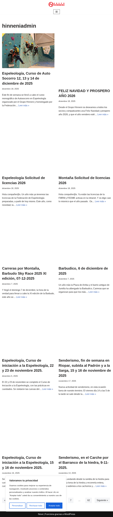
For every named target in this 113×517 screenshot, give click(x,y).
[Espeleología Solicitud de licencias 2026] (28, 146)
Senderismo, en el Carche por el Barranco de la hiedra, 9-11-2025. (84, 462)
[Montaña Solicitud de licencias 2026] (85, 146)
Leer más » (23, 105)
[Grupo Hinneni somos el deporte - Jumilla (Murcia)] (56, 4)
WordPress (69, 514)
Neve (40, 514)
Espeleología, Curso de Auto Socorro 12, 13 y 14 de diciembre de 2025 (26, 78)
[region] (36, 493)
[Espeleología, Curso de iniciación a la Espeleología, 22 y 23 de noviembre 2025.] (28, 329)
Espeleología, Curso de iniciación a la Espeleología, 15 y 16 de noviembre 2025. (28, 462)
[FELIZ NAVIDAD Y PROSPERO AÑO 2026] (85, 59)
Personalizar (17, 505)
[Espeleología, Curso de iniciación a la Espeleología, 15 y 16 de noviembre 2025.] (28, 426)
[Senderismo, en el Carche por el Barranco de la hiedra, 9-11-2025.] (85, 426)
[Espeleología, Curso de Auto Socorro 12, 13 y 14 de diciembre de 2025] (28, 50)
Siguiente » (102, 500)
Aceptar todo (54, 505)
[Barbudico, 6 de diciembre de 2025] (85, 237)
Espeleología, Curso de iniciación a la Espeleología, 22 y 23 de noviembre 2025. (28, 365)
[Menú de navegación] (56, 11)
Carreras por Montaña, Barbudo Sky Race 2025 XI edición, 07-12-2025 (24, 273)
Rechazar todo (35, 505)
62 (88, 500)
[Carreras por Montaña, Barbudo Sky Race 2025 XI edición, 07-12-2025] (28, 237)
